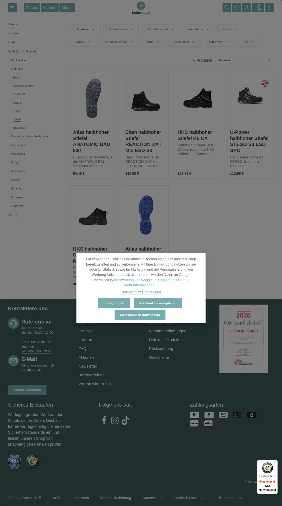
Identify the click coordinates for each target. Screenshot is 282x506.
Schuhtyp (215, 41)
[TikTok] (125, 421)
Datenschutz (131, 292)
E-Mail (29, 359)
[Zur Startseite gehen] (141, 8)
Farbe (227, 29)
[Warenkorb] (258, 7)
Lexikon (85, 340)
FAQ (82, 348)
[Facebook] (104, 421)
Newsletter (87, 366)
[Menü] (12, 7)
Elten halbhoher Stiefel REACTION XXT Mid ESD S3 (143, 141)
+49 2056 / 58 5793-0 (36, 351)
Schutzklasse (118, 29)
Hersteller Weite (115, 41)
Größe (80, 41)
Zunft (150, 41)
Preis (245, 41)
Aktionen (86, 357)
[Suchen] (227, 7)
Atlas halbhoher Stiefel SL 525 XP (144, 252)
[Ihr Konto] (246, 7)
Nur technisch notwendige (140, 314)
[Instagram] (114, 421)
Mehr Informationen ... (141, 285)
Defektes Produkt (164, 340)
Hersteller (82, 29)
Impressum (152, 292)
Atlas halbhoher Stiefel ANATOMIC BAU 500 (91, 141)
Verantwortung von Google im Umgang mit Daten (149, 280)
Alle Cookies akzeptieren (157, 303)
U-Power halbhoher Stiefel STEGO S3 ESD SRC (249, 141)
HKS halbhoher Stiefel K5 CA (195, 135)
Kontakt (85, 331)
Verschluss (195, 29)
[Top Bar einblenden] (269, 7)
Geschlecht (181, 41)
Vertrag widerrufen (27, 389)
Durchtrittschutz (158, 29)
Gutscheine (159, 357)
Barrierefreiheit (91, 375)
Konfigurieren (114, 303)
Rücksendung (161, 348)
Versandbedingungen (167, 331)
